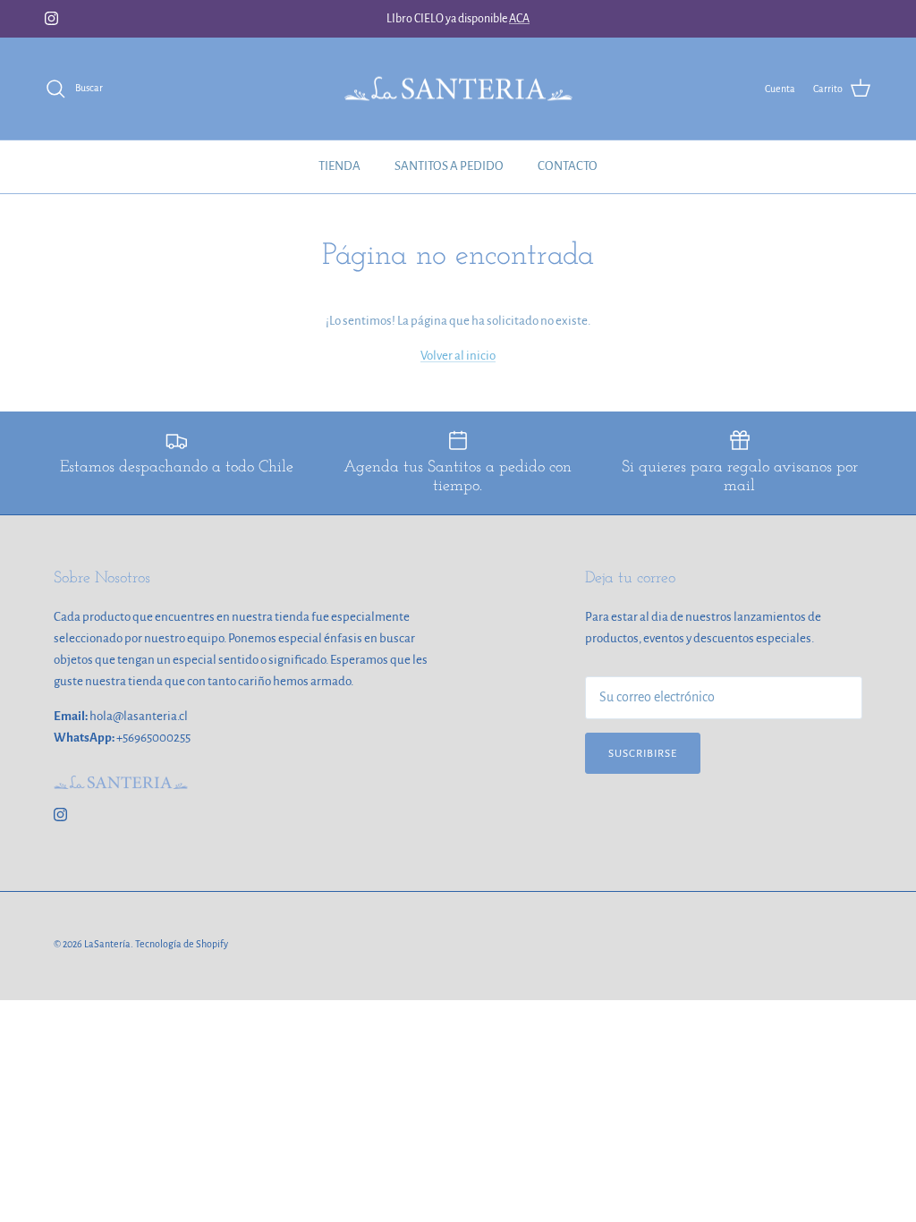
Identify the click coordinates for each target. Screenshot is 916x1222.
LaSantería (107, 943)
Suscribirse (642, 754)
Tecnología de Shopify (181, 943)
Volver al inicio (458, 355)
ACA (519, 19)
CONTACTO (568, 166)
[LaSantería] (458, 89)
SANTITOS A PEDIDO (449, 166)
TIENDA (339, 166)
